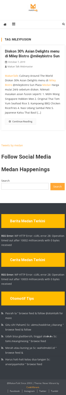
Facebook (15, 391)
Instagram (29, 391)
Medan (46, 85)
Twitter (42, 391)
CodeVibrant (32, 387)
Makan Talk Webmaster (20, 66)
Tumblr (54, 391)
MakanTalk (11, 75)
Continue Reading (22, 121)
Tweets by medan (12, 145)
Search (5, 180)
